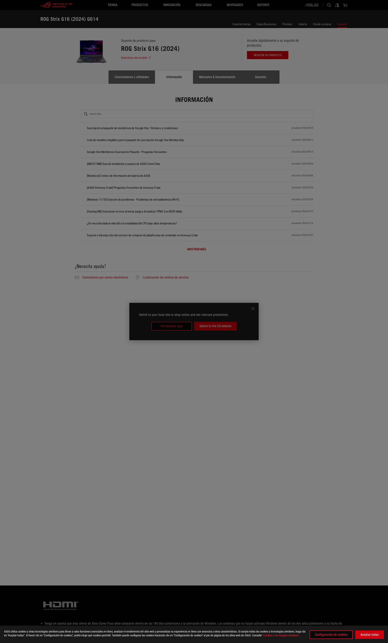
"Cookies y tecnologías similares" (281, 635)
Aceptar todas (370, 635)
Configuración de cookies (331, 635)
